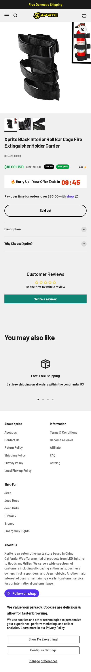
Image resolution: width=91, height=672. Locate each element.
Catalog (55, 463)
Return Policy (13, 447)
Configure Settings (43, 650)
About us (10, 432)
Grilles (27, 563)
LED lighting (75, 558)
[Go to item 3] (39, 125)
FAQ (52, 455)
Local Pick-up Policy (18, 470)
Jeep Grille (11, 508)
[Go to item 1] (10, 125)
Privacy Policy (13, 463)
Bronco (9, 523)
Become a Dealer (61, 440)
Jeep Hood (11, 500)
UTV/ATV (10, 516)
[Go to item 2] (25, 125)
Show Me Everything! (43, 639)
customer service (71, 578)
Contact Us (11, 440)
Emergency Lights (17, 531)
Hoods (12, 563)
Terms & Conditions (63, 432)
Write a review (45, 299)
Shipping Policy (15, 455)
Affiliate (55, 447)
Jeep (7, 493)
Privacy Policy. (55, 628)
